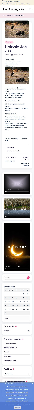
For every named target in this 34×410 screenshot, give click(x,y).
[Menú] (31, 9)
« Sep (6, 318)
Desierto (7, 352)
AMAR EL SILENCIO (10, 347)
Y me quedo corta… (10, 343)
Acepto (17, 407)
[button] (13, 151)
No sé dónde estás (10, 360)
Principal (9, 42)
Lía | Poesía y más (13, 9)
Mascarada (7, 356)
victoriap (11, 147)
